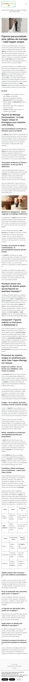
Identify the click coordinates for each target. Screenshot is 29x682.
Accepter (5, 679)
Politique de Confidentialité (14, 666)
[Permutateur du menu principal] (25, 4)
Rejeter (12, 679)
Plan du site (15, 664)
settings (21, 676)
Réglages (19, 679)
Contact (14, 668)
